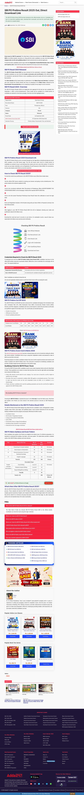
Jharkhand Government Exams (50, 724)
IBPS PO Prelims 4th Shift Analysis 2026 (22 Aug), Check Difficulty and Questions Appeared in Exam (68, 67)
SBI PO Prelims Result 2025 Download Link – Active (29, 170)
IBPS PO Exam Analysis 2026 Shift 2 (16, 546)
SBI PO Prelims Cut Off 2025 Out (31, 330)
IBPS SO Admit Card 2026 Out (14, 549)
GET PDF (72, 793)
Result (8, 675)
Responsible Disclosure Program (46, 790)
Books (63, 763)
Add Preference (48, 483)
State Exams (44, 2)
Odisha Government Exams (30, 718)
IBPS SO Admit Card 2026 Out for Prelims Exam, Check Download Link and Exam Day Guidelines (67, 118)
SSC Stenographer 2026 (10, 724)
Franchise (45, 763)
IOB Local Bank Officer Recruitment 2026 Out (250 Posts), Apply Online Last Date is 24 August (67, 109)
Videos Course (65, 759)
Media (44, 759)
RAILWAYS (26, 759)
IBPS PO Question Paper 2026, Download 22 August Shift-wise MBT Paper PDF (67, 77)
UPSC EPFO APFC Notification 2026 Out (16, 555)
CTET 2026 (45, 742)
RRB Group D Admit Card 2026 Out (39, 557)
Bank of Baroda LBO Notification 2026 (16, 557)
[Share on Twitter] (53, 25)
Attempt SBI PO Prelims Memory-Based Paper (29, 153)
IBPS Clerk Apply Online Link (64, 16)
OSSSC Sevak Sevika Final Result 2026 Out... (46, 693)
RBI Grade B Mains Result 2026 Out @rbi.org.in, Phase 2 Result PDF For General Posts (68, 87)
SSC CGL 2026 (8, 716)
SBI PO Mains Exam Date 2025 (12, 118)
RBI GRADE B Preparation (10, 767)
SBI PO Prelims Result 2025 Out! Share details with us (29, 429)
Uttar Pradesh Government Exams (69, 722)
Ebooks (63, 761)
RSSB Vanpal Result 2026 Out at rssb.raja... (29, 693)
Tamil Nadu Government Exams (31, 724)
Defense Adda (27, 738)
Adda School (26, 742)
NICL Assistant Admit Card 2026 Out (16, 552)
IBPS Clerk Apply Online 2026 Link (39, 560)
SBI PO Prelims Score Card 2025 (14, 353)
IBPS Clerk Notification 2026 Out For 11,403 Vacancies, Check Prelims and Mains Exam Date (67, 96)
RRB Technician (46, 736)
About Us (45, 754)
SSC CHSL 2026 (8, 718)
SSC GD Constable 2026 (10, 720)
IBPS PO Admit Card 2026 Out (38, 546)
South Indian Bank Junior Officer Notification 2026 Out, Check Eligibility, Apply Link (67, 91)
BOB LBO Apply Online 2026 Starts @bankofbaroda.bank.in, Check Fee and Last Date (67, 131)
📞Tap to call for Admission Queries (29, 126)
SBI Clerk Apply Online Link (63, 14)
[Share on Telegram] (46, 25)
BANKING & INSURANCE (29, 754)
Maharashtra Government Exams (50, 718)
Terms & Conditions (70, 790)
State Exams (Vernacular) (31, 2)
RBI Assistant (7, 765)
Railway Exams (65, 740)
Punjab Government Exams (68, 718)
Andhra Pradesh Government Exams (32, 716)
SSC (25, 756)
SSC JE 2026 (46, 740)
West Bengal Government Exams (50, 720)
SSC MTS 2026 (8, 722)
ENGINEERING (27, 765)
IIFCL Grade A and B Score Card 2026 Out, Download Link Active (67, 123)
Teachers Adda (8, 737)
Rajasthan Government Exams (69, 724)
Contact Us (45, 756)
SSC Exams (64, 736)
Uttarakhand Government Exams (69, 720)
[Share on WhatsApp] (43, 25)
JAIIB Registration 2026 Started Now (39, 555)
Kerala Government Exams (30, 720)
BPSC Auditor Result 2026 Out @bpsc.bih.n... (12, 693)
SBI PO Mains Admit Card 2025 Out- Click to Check (29, 67)
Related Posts (8, 681)
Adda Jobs (7, 739)
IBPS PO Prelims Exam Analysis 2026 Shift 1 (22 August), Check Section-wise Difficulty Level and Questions (68, 82)
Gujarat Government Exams (49, 722)
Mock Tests (64, 754)
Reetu (7, 25)
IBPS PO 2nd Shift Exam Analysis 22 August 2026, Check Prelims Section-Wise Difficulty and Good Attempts (68, 73)
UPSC (25, 767)
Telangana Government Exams (50, 716)
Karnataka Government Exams (30, 722)
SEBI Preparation (8, 759)
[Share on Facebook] (50, 25)
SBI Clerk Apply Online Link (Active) (39, 552)
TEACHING (26, 761)
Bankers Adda (27, 736)
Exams (6, 5)
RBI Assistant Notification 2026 (69, 726)
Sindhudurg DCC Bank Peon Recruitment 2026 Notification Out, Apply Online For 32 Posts (68, 113)
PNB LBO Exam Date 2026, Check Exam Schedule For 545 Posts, (66, 126)
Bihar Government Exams (68, 716)
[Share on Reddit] (48, 25)
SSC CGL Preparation (9, 763)
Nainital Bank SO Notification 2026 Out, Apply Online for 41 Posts (67, 101)
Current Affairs (8, 741)
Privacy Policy (79, 790)
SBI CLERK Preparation (10, 756)
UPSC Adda (7, 744)
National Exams (19, 2)
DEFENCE (26, 763)
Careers (49, 761)
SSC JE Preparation (9, 761)
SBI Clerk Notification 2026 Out (38, 549)
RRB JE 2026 (46, 738)
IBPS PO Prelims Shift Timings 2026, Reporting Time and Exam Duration (68, 104)
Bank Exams (65, 738)
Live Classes (65, 756)
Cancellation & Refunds (59, 790)
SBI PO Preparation (9, 754)
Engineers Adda (27, 740)
